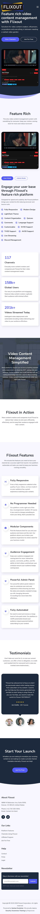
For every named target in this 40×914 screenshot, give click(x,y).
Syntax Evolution (17, 908)
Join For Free (28, 39)
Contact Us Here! (11, 811)
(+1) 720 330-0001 (13, 809)
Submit (33, 881)
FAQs (3, 857)
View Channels (10, 39)
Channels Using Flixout (9, 834)
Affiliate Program (7, 837)
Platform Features (7, 831)
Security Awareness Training (15, 911)
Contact (4, 854)
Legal (3, 860)
